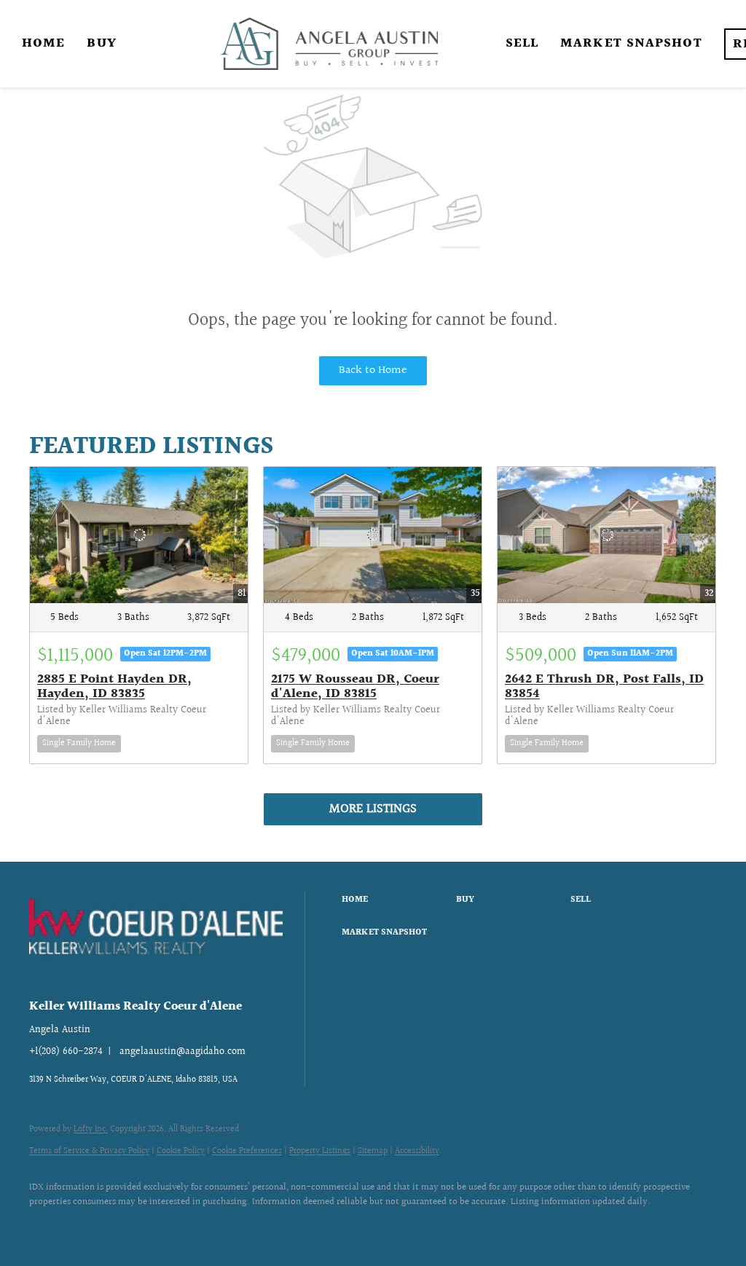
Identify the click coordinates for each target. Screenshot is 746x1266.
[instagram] (88, 1226)
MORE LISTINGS (373, 808)
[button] (395, 900)
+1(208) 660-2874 (66, 1052)
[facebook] (46, 1226)
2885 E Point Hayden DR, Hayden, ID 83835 (114, 686)
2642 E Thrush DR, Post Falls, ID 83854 (604, 686)
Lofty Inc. (91, 1129)
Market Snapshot (631, 43)
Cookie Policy (181, 1151)
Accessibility (417, 1151)
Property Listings (319, 1151)
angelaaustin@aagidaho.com (182, 1052)
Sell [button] (522, 43)
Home (43, 43)
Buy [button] (101, 43)
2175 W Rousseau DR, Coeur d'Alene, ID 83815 (355, 686)
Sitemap (373, 1151)
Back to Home (373, 370)
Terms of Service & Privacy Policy (89, 1151)
